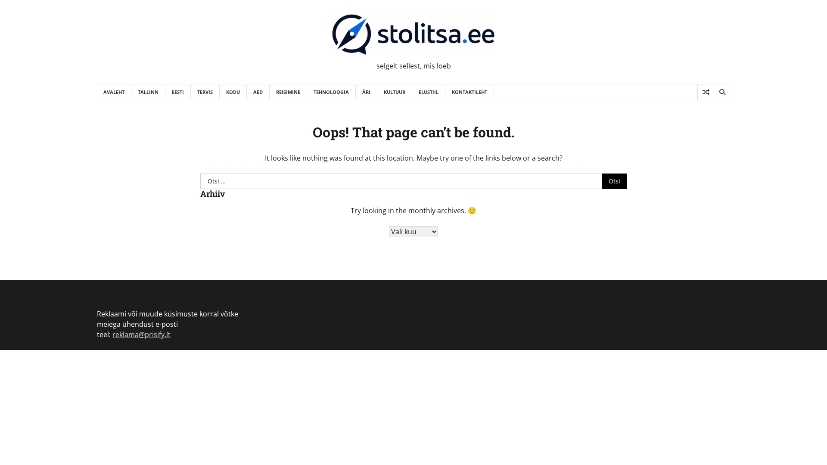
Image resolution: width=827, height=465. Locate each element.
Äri (366, 92)
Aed (258, 92)
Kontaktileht (469, 92)
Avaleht (113, 92)
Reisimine (288, 92)
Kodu (233, 92)
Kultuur (394, 92)
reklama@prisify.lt (141, 334)
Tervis (205, 92)
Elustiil (428, 92)
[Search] (722, 92)
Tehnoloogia (331, 92)
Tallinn (148, 92)
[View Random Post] (706, 92)
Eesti (178, 92)
